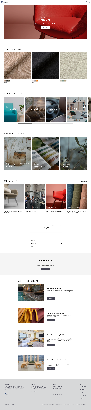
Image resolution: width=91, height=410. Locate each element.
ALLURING (61, 80)
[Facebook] (53, 394)
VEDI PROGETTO (51, 298)
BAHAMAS (63, 80)
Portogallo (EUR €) (7, 404)
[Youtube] (55, 394)
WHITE (33, 80)
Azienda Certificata (34, 230)
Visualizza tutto (84, 50)
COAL (7, 80)
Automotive (56, 109)
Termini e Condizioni (83, 397)
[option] (45, 22)
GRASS (9, 80)
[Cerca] (87, 2)
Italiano (78, 2)
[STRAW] (17, 65)
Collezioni (37, 2)
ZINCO (35, 80)
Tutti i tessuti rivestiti (83, 386)
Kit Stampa (81, 398)
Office (77, 109)
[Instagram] (57, 394)
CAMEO (65, 80)
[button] (43, 36)
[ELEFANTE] (45, 65)
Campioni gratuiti (82, 390)
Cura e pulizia (82, 393)
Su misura (43, 2)
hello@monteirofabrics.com (57, 392)
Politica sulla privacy (83, 395)
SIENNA (37, 80)
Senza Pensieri (33, 240)
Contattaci (56, 2)
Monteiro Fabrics (50, 2)
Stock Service (82, 392)
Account (83, 2)
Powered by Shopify (14, 407)
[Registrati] (45, 391)
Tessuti (33, 2)
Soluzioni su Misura (34, 237)
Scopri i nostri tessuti (13, 49)
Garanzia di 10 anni (34, 234)
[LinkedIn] (61, 394)
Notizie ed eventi (82, 389)
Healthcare (14, 109)
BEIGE (5, 80)
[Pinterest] (59, 394)
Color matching (33, 243)
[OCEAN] (73, 65)
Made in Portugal (33, 246)
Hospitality (35, 109)
